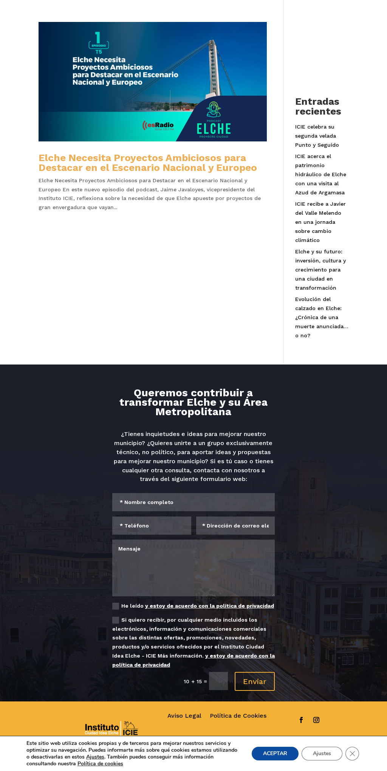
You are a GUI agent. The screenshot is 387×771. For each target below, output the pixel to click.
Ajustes (95, 757)
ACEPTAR (275, 753)
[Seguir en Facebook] (301, 720)
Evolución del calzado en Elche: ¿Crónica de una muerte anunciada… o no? (321, 317)
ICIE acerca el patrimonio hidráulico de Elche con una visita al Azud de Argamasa (320, 174)
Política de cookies (100, 763)
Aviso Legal (184, 715)
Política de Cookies (238, 715)
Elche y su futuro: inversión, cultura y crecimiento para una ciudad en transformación (320, 269)
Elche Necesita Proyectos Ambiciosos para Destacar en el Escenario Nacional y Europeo (148, 162)
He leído (197, 606)
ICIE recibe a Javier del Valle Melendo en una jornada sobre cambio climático (320, 222)
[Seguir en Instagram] (316, 720)
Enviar (254, 681)
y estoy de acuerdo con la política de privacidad (209, 606)
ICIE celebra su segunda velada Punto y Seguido (317, 136)
